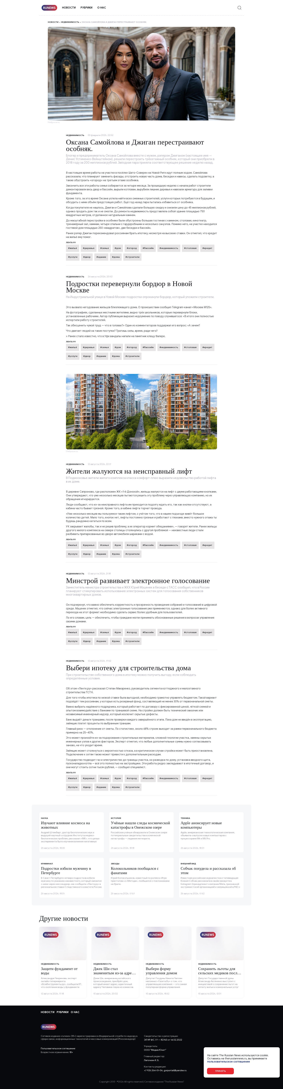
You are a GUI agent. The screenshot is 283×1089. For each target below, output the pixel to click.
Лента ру (71, 341)
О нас (101, 7)
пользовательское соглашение (228, 1061)
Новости (69, 7)
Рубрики (86, 7)
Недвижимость (70, 22)
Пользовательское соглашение (58, 1048)
